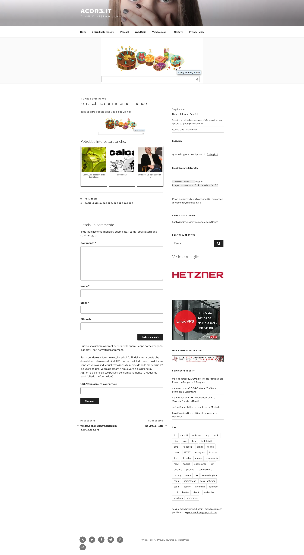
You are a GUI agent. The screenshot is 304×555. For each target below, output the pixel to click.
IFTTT (187, 452)
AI (175, 435)
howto (177, 452)
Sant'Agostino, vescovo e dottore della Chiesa (195, 222)
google (107, 203)
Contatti (178, 32)
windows (178, 498)
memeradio (212, 458)
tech (94, 199)
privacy (177, 475)
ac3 (104, 99)
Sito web (85, 319)
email (176, 446)
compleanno (93, 203)
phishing (178, 469)
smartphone (190, 481)
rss (196, 475)
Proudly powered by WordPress (173, 539)
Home (83, 32)
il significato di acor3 (103, 32)
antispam (196, 435)
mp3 (176, 463)
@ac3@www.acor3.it (193, 123)
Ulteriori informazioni (100, 376)
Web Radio (140, 32)
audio (216, 435)
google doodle (123, 203)
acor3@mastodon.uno (210, 120)
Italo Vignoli (178, 413)
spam (177, 486)
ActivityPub (212, 154)
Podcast (124, 32)
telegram (213, 486)
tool (176, 492)
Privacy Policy (196, 32)
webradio (209, 492)
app (207, 435)
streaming (200, 486)
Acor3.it (96, 11)
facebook (188, 446)
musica (186, 463)
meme (198, 458)
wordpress (192, 498)
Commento (88, 243)
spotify (187, 486)
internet (213, 452)
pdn (212, 463)
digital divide (207, 441)
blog (185, 441)
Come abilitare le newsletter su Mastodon (200, 407)
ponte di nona (205, 469)
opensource (200, 463)
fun (87, 199)
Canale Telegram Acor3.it (185, 114)
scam (177, 481)
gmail (200, 446)
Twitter (185, 492)
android (184, 435)
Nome (84, 286)
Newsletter (191, 129)
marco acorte (179, 378)
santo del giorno (210, 475)
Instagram (200, 452)
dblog (193, 441)
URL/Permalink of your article (98, 384)
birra (176, 441)
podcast (190, 469)
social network (207, 481)
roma (188, 475)
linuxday (187, 458)
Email (84, 302)
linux (176, 458)
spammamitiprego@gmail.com (201, 512)
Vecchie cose (159, 32)
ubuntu (196, 492)
